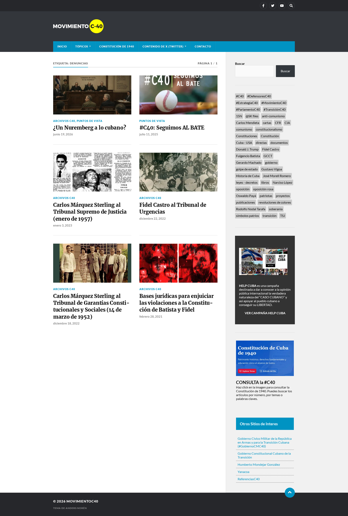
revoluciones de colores (275, 202)
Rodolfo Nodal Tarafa (250, 209)
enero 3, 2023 (62, 225)
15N (239, 116)
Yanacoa (243, 472)
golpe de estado (247, 169)
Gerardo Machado (248, 162)
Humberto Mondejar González (259, 464)
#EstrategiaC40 (247, 103)
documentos (279, 142)
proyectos (283, 196)
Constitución (270, 136)
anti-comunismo (273, 116)
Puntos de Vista (90, 121)
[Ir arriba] (290, 493)
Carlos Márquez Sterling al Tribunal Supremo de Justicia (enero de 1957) (90, 212)
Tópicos (81, 46)
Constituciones (246, 136)
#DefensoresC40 (259, 96)
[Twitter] (272, 5)
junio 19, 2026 (63, 134)
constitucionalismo (269, 129)
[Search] (291, 5)
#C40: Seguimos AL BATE (171, 128)
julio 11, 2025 (148, 134)
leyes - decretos (247, 182)
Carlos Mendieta (247, 123)
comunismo (244, 129)
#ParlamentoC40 (248, 109)
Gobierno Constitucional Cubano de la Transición (264, 455)
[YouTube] (282, 5)
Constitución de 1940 (116, 46)
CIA (287, 123)
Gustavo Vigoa (271, 169)
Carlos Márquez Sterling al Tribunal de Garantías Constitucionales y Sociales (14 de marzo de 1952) (91, 306)
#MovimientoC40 (273, 103)
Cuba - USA (244, 142)
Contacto (203, 46)
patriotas (266, 196)
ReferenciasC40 (249, 479)
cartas (267, 123)
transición (270, 215)
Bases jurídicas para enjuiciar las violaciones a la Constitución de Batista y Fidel (176, 303)
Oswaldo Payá (246, 196)
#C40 (240, 96)
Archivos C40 (64, 121)
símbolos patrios (247, 215)
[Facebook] (263, 5)
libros (265, 182)
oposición (243, 189)
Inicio (62, 46)
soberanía (276, 209)
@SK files (252, 116)
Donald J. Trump (247, 149)
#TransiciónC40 (275, 109)
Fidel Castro (270, 149)
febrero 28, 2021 (150, 316)
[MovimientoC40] (174, 26)
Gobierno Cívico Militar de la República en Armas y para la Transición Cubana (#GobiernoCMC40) (265, 442)
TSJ (282, 215)
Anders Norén (76, 508)
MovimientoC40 (82, 501)
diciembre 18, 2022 (66, 323)
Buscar (240, 63)
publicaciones (245, 202)
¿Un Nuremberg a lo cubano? (89, 128)
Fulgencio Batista (248, 156)
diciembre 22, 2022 (152, 218)
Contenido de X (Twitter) (163, 46)
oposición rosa (263, 189)
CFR (278, 123)
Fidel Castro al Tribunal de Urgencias (172, 208)
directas (261, 142)
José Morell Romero (277, 176)
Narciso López (282, 182)
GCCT (268, 156)
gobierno (271, 162)
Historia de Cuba (247, 176)
